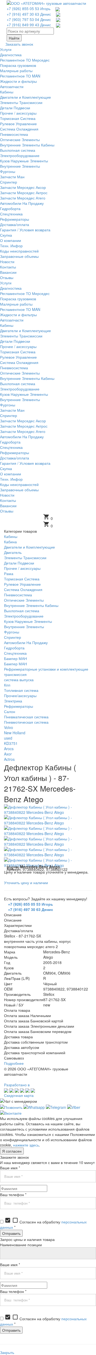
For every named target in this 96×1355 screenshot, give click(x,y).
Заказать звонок (19, 44)
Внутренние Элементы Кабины (31, 605)
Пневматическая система (26, 716)
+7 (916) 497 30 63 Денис (29, 14)
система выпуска (19, 679)
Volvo (8, 727)
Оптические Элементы (24, 600)
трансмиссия (15, 674)
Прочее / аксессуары (22, 568)
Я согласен (12, 1151)
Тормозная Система (21, 578)
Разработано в (17, 1084)
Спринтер (12, 637)
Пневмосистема (18, 594)
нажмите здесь (26, 1145)
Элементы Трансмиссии (25, 557)
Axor (8, 754)
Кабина (10, 541)
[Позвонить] (11, 1106)
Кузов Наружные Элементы (28, 621)
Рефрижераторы (18, 706)
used (8, 738)
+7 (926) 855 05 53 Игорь (28, 8)
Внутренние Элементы (24, 626)
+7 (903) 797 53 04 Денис (29, 19)
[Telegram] (56, 1106)
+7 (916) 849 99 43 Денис (29, 24)
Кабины (10, 536)
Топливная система (21, 690)
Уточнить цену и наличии (26, 882)
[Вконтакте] (11, 1112)
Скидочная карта (19, 1095)
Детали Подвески (19, 563)
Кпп (7, 685)
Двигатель (13, 552)
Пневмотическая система (26, 722)
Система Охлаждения (23, 589)
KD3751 (11, 743)
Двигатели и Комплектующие (29, 547)
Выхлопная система (21, 610)
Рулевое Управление (22, 584)
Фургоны (11, 632)
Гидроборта (14, 647)
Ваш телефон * (13, 1194)
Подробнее (14, 1063)
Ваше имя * (10, 1167)
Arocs (9, 748)
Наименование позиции (21, 1244)
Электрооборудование (23, 616)
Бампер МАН (15, 658)
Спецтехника (15, 653)
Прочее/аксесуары (20, 695)
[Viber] (73, 1106)
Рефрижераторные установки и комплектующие (46, 669)
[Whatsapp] (34, 1106)
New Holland (14, 732)
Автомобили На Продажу (26, 642)
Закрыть (7, 1352)
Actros (9, 759)
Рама (8, 573)
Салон (9, 711)
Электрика (13, 700)
